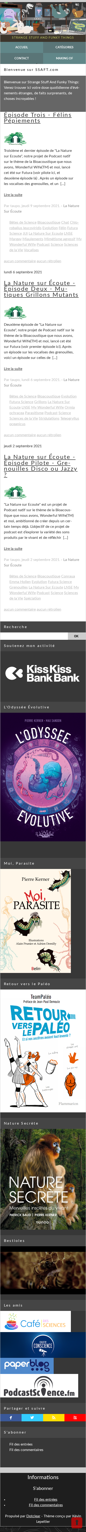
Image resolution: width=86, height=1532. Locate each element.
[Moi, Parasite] (43, 921)
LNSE (68, 233)
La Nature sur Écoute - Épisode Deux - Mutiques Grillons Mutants (41, 289)
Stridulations (49, 418)
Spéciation (32, 598)
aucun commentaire (20, 261)
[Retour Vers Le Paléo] (43, 1051)
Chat (65, 222)
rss (54, 1417)
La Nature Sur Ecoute (46, 233)
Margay (15, 239)
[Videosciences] (43, 1385)
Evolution (50, 228)
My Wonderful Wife (47, 407)
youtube (75, 1417)
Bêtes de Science (22, 222)
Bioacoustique (48, 222)
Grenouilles (18, 587)
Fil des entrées (21, 1444)
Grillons (40, 402)
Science (57, 244)
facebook (11, 1417)
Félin (62, 228)
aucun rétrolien (49, 261)
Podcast (43, 244)
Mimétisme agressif (59, 239)
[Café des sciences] (43, 1321)
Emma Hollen (20, 582)
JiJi (25, 233)
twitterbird (32, 1417)
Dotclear (33, 1516)
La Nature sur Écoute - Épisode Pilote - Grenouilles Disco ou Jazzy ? (41, 466)
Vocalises (31, 250)
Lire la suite (13, 195)
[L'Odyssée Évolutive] (43, 777)
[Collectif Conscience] (43, 1345)
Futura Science (21, 402)
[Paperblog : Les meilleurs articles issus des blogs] (43, 1366)
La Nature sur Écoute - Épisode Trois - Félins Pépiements (39, 115)
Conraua (68, 576)
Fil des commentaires (26, 1450)
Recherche (15, 627)
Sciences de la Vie (23, 418)
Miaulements (32, 239)
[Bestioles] (43, 1270)
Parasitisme (34, 413)
